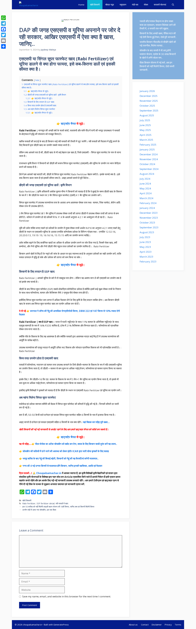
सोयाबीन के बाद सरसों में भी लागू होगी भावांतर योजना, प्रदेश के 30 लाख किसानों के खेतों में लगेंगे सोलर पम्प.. (158, 54)
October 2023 (147, 222)
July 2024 (145, 178)
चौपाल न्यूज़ (109, 4)
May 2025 (145, 130)
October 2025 (147, 105)
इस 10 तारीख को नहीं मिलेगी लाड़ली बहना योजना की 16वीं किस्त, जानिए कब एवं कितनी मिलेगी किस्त (58, 506)
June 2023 (145, 242)
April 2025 (146, 135)
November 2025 (149, 100)
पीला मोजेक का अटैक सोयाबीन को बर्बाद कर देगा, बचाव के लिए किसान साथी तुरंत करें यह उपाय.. (76, 443)
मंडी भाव (135, 4)
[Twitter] (3, 35)
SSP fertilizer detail (46, 503)
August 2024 (147, 173)
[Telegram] (3, 23)
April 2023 (146, 251)
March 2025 (146, 139)
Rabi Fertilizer (28, 503)
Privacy (168, 624)
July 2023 (145, 237)
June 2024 (145, 183)
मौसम (146, 4)
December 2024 (149, 154)
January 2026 (147, 91)
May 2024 (145, 188)
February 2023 (148, 261)
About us (133, 624)
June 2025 (145, 125)
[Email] (3, 41)
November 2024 (149, 159)
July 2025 (145, 120)
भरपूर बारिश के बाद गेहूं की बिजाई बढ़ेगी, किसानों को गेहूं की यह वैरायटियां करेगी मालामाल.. (61, 458)
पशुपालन (123, 4)
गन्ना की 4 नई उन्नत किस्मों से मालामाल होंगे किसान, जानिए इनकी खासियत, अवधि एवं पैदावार (62, 465)
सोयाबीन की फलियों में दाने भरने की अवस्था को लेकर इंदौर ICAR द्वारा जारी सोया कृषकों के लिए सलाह (66, 451)
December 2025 (149, 96)
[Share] (3, 46)
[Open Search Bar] (173, 4)
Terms (178, 624)
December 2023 (149, 212)
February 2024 (148, 203)
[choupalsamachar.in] (28, 4)
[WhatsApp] (3, 18)
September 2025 (149, 110)
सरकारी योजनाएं (160, 4)
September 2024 (149, 169)
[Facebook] (3, 29)
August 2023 (147, 232)
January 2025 (147, 149)
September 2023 (149, 227)
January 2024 (147, 208)
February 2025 (148, 144)
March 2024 (146, 198)
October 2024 (147, 164)
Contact (145, 624)
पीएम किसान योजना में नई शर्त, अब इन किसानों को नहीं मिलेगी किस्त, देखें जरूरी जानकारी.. (157, 66)
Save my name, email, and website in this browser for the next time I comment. (66, 596)
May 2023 (145, 247)
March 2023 (146, 256)
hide (37, 80)
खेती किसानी (95, 4)
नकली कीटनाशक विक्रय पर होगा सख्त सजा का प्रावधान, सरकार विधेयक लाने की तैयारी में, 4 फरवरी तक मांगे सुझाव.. (158, 24)
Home (81, 4)
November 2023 (149, 217)
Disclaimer (157, 624)
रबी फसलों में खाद (62, 503)
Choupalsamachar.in (48, 473)
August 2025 (147, 115)
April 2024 (146, 193)
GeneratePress (61, 624)
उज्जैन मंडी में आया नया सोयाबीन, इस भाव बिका (39, 509)
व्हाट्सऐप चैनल (68, 123)
